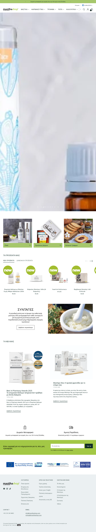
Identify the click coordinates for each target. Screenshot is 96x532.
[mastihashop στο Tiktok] (10, 512)
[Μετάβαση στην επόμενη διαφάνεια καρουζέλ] (58, 230)
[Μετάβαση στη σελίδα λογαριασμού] (88, 9)
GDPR (41, 520)
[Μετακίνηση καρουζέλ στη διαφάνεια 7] (55, 230)
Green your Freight (44, 513)
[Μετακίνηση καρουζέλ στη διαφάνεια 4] (48, 230)
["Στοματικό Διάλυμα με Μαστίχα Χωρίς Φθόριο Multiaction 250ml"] (13, 299)
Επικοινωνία (25, 527)
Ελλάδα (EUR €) (88, 5)
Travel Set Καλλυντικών (59, 313)
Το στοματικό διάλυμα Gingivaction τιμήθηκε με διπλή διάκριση (24, 417)
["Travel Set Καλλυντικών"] (59, 299)
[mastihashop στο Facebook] (4, 512)
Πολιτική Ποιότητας (27, 524)
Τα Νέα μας (60, 507)
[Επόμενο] (71, 1)
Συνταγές (60, 524)
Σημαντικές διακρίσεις (28, 521)
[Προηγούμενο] (25, 1)
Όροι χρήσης (43, 507)
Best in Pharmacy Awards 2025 (19, 414)
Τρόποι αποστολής (45, 510)
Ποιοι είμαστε (25, 507)
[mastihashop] (10, 9)
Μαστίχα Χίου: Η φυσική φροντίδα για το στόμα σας (69, 407)
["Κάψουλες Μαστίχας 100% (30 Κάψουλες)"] (36, 299)
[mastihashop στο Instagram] (7, 512)
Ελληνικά (77, 5)
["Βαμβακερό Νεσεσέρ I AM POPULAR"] (82, 299)
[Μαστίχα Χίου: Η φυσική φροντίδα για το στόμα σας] (71, 386)
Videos (59, 527)
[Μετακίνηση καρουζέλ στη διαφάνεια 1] (41, 230)
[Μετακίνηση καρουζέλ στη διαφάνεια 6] (52, 230)
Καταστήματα (61, 510)
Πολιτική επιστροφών (45, 516)
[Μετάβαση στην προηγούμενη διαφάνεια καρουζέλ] (38, 230)
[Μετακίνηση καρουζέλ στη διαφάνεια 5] (50, 230)
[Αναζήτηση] (84, 9)
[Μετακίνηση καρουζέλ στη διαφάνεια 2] (43, 230)
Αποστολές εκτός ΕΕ (45, 523)
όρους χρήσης (70, 473)
